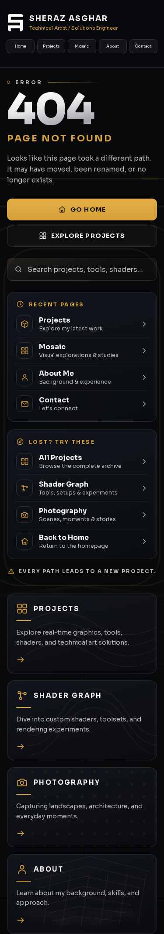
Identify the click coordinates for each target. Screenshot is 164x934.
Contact (143, 46)
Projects (51, 46)
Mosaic (82, 46)
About (112, 46)
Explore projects (88, 236)
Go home (88, 209)
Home (21, 46)
